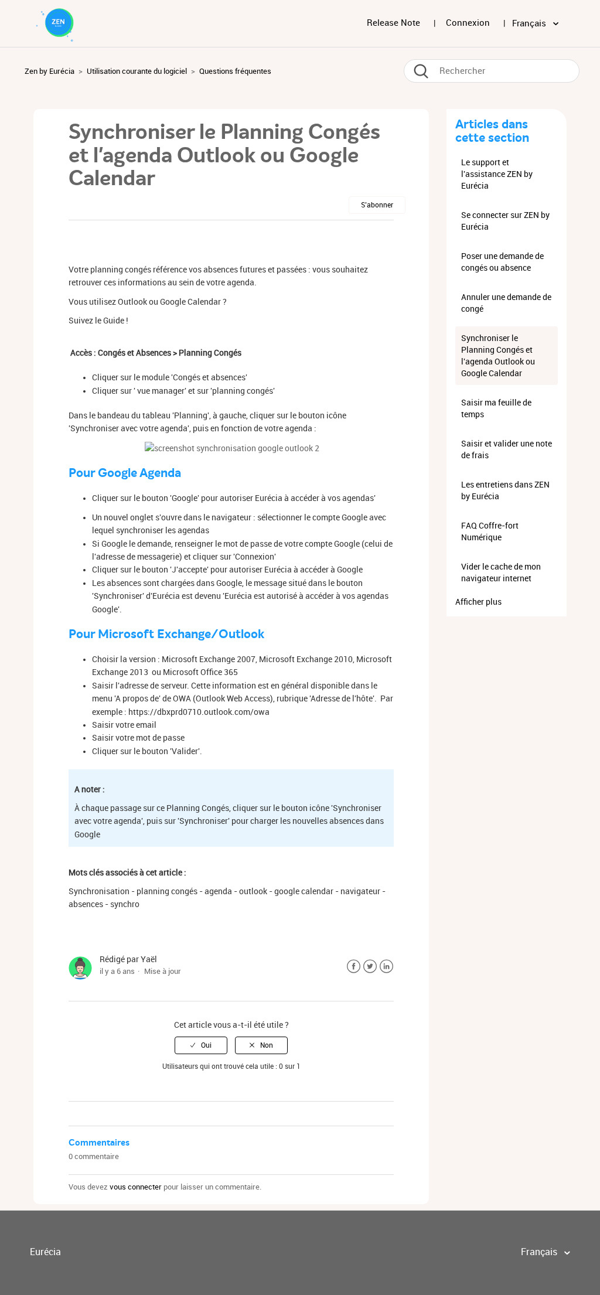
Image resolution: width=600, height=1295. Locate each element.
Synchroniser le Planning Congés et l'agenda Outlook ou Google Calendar (498, 355)
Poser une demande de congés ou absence (502, 261)
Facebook (353, 966)
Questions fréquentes (235, 71)
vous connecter (136, 1186)
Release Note (393, 23)
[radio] (201, 1045)
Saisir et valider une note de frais (506, 449)
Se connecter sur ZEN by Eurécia (505, 220)
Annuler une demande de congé (506, 302)
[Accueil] (62, 23)
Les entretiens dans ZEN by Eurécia (505, 490)
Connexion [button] (468, 23)
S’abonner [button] (377, 205)
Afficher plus (478, 601)
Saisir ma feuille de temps (496, 408)
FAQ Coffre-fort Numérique (490, 531)
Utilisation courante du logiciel (137, 71)
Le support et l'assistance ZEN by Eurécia (497, 174)
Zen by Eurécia (49, 71)
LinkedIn (386, 966)
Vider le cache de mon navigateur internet (501, 572)
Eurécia (45, 1251)
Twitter (370, 966)
